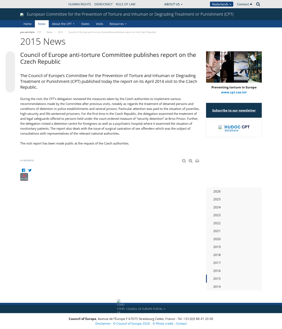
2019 (217, 247)
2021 (217, 231)
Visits (99, 24)
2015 (217, 278)
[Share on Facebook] (10, 72)
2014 (217, 286)
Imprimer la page (197, 160)
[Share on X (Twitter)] (10, 64)
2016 (217, 271)
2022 (217, 223)
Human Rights (79, 4)
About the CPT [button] (62, 24)
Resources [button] (117, 24)
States (85, 24)
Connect (243, 4)
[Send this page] (10, 88)
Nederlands (220, 4)
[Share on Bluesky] (10, 56)
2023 (217, 215)
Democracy (103, 4)
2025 (217, 199)
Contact (181, 323)
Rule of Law (125, 4)
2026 (217, 191)
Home (28, 24)
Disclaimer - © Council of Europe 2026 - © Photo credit (134, 323)
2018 (217, 255)
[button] (141, 309)
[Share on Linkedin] (10, 80)
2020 (217, 239)
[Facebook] (23, 170)
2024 (217, 207)
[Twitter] (30, 170)
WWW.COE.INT (30, 4)
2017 (217, 263)
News (42, 24)
